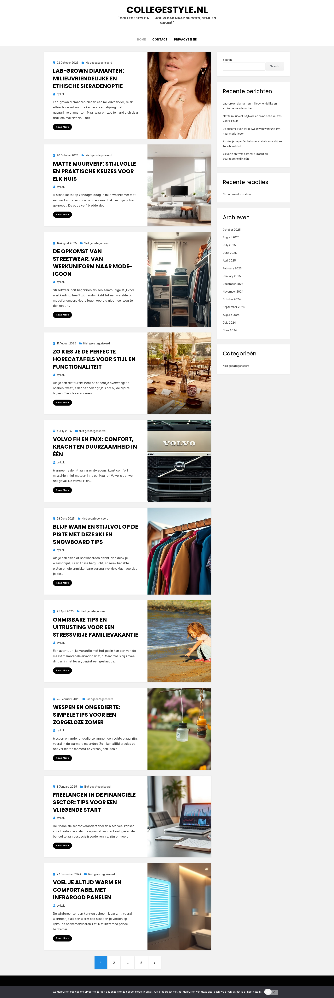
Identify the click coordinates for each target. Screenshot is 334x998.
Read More (62, 127)
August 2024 (231, 315)
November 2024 (233, 291)
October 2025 (232, 229)
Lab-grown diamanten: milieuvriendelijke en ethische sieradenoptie (88, 78)
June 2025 (230, 253)
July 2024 (229, 322)
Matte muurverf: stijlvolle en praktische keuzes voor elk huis (94, 171)
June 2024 (230, 330)
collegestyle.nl (167, 9)
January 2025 (232, 276)
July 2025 (229, 245)
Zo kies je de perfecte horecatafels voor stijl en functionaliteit (94, 359)
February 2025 (232, 268)
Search (227, 60)
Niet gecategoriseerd (99, 62)
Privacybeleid (185, 39)
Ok (268, 991)
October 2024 (232, 299)
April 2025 (229, 260)
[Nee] (273, 992)
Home (141, 39)
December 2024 (233, 284)
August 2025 (231, 237)
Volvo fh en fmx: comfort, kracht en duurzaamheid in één (95, 446)
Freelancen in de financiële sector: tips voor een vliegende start (94, 802)
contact (160, 39)
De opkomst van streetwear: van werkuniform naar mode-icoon (92, 263)
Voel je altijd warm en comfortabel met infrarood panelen (87, 890)
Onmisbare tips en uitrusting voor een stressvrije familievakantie (95, 627)
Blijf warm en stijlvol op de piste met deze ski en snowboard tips (95, 534)
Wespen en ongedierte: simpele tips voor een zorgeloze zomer (86, 715)
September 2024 (234, 307)
